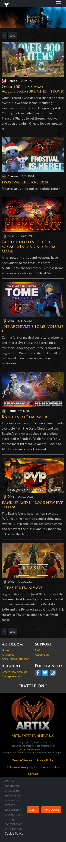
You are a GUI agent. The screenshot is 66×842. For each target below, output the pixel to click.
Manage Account (12, 676)
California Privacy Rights (22, 767)
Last (12, 35)
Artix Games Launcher (15, 658)
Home (5, 650)
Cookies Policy (50, 767)
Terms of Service (22, 760)
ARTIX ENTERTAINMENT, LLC (33, 735)
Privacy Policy (45, 760)
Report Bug (42, 654)
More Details (51, 809)
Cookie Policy (14, 833)
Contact (33, 773)
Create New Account (14, 671)
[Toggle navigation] (7, 3)
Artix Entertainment (30, 749)
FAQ (37, 650)
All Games (8, 654)
